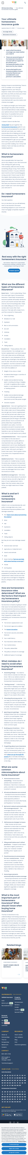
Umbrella (4, 1025)
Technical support (7, 1063)
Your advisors (19, 1037)
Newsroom (5, 1045)
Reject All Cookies (14, 1148)
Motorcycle (7, 1003)
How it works (18, 1035)
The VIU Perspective (5, 1041)
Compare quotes (14, 270)
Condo (17, 1007)
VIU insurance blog (7, 8)
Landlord (19, 1010)
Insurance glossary (20, 1045)
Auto (3, 1001)
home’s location (12, 629)
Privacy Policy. (22, 1141)
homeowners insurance (9, 127)
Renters (17, 1005)
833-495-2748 (6, 1054)
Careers (4, 1047)
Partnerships (5, 1037)
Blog (16, 1040)
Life (4, 1020)
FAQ (16, 1042)
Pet (5, 1023)
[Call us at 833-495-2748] (25, 3)
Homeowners (19, 1002)
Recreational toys (7, 1005)
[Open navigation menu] (3, 3)
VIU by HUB (5, 125)
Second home (19, 1012)
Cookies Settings (14, 1144)
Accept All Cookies (14, 1152)
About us (4, 1035)
